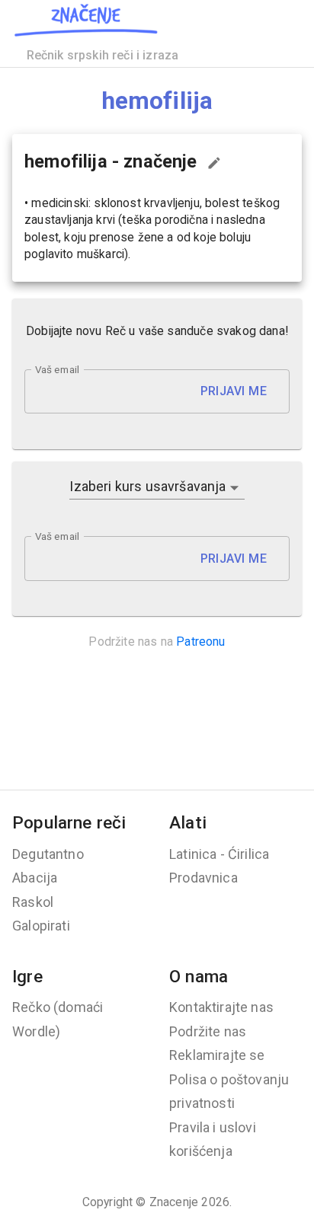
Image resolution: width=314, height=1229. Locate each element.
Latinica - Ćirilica (219, 854)
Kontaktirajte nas (221, 1007)
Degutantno (48, 854)
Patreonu (200, 641)
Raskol (32, 902)
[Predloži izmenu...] (214, 163)
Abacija (34, 878)
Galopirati (41, 926)
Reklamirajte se (217, 1055)
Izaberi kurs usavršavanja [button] (147, 486)
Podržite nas (207, 1031)
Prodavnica (203, 878)
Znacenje (173, 1202)
